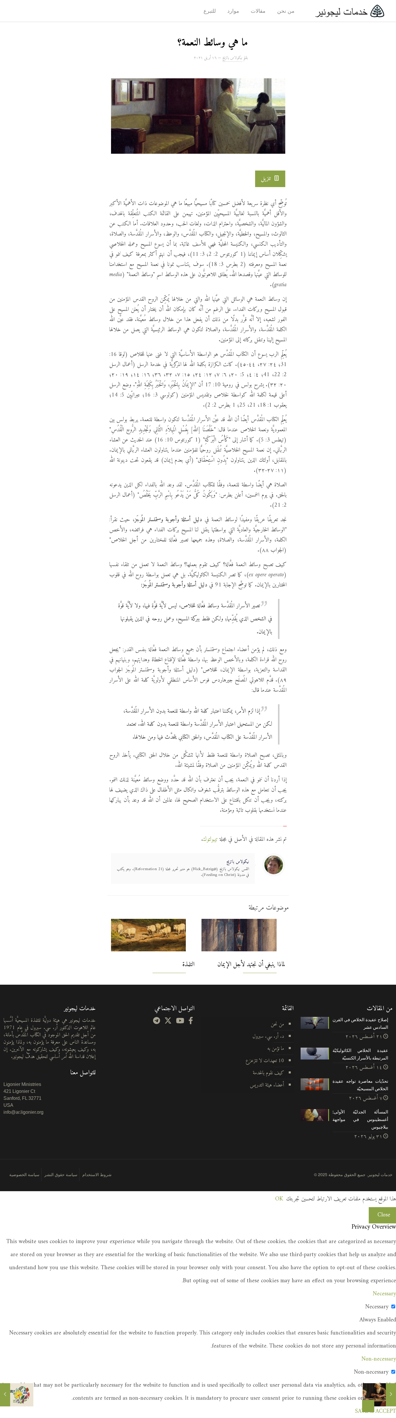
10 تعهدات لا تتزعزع (265, 1060)
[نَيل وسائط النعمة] (391, 1394)
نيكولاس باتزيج (232, 57)
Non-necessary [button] (379, 1359)
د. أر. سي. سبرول (268, 1036)
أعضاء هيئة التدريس (267, 1085)
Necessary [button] (384, 1294)
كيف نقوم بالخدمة (268, 1073)
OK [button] (279, 1199)
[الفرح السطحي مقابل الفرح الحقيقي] (5, 1394)
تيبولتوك (210, 839)
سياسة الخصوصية (24, 1174)
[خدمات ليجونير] (349, 11)
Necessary (376, 1307)
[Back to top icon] (368, 1406)
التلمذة (188, 964)
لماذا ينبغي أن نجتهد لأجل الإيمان (251, 964)
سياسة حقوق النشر (60, 1174)
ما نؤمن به (275, 1048)
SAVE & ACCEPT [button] (375, 1411)
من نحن (277, 1024)
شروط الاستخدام (97, 1174)
